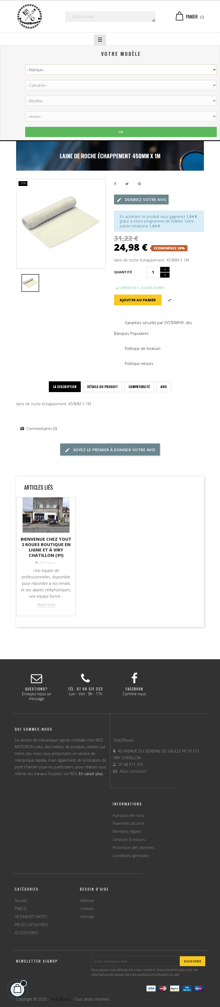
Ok (121, 132)
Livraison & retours (129, 839)
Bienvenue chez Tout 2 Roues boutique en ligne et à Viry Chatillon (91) (46, 547)
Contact (87, 908)
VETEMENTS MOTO (31, 916)
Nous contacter (133, 771)
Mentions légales (127, 831)
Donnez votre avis (145, 199)
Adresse (87, 900)
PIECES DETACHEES (31, 924)
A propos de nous (128, 815)
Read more (46, 604)
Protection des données (134, 847)
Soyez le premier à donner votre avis (113, 449)
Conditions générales (131, 855)
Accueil (21, 900)
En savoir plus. (91, 773)
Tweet (127, 184)
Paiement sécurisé (128, 823)
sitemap (87, 916)
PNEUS (21, 908)
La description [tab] (64, 386)
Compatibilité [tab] (139, 386)
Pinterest (139, 184)
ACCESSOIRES (26, 932)
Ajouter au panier (138, 300)
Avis (163, 386)
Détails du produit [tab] (102, 386)
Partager (115, 184)
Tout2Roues (60, 999)
